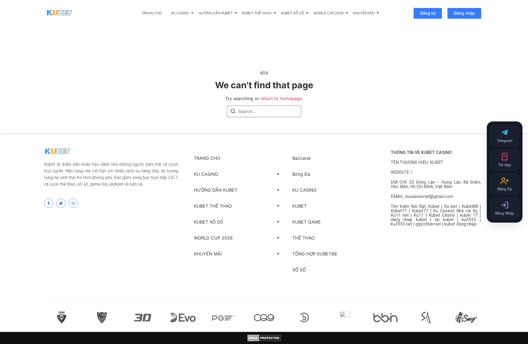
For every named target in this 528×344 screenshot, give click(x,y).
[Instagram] (73, 203)
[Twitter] (61, 203)
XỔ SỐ (299, 270)
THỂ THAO (303, 238)
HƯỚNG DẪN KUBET (216, 13)
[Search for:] (264, 111)
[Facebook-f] (48, 203)
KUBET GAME (306, 222)
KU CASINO (180, 13)
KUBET (299, 206)
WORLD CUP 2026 (329, 13)
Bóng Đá (301, 174)
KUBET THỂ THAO (257, 13)
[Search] (233, 112)
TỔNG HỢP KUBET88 (314, 254)
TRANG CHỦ (151, 13)
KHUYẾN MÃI (364, 13)
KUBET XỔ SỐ (292, 13)
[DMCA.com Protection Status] (264, 338)
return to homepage (281, 98)
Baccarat (301, 158)
